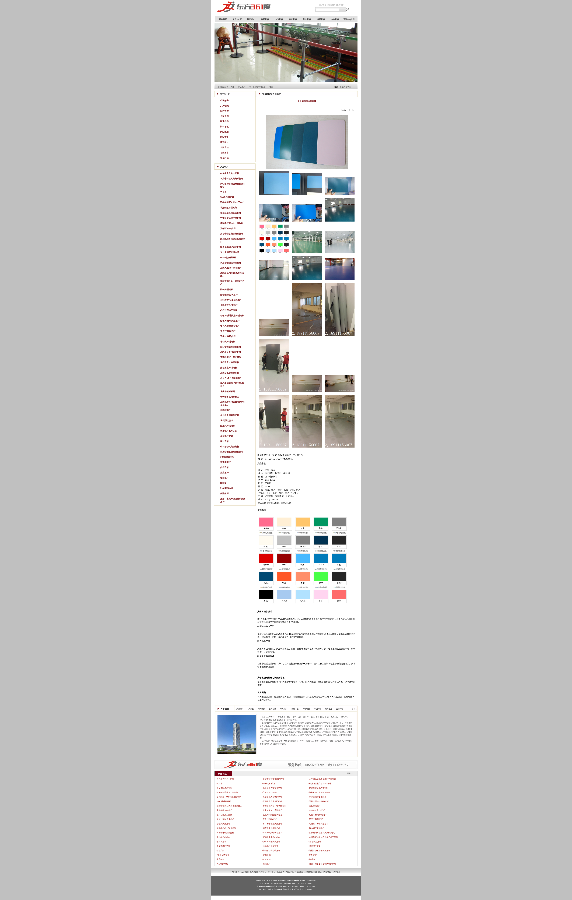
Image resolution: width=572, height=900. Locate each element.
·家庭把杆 (220, 859)
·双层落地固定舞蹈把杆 (272, 797)
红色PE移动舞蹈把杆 (230, 321)
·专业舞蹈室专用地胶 (317, 797)
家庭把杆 (224, 473)
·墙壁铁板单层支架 (224, 788)
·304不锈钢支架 (269, 783)
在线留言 (224, 153)
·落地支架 (220, 850)
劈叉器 (223, 192)
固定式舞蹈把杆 (227, 426)
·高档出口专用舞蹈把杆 (318, 824)
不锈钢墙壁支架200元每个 (232, 202)
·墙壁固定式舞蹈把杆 (271, 828)
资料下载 (224, 127)
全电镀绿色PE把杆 (229, 295)
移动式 (348, 87)
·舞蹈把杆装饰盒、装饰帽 (227, 792)
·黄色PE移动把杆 (269, 819)
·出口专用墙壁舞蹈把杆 (272, 824)
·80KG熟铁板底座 (223, 801)
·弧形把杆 (266, 859)
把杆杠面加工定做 (228, 310)
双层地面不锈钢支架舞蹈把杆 (232, 240)
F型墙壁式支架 (227, 457)
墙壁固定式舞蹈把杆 (229, 362)
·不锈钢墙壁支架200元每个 (319, 783)
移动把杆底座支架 (228, 431)
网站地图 (331, 5)
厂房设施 (224, 106)
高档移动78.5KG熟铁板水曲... (232, 274)
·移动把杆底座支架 (270, 846)
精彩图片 (224, 142)
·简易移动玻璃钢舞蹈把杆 (319, 850)
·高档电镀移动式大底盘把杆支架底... (323, 837)
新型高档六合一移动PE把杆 (232, 282)
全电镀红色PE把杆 (229, 305)
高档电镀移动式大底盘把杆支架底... (232, 403)
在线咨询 (281, 872)
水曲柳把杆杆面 (227, 391)
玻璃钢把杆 (225, 462)
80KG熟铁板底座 (228, 257)
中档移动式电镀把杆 (229, 446)
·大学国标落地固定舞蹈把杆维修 (322, 779)
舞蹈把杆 (265, 19)
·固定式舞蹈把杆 (223, 846)
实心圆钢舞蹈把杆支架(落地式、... (232, 384)
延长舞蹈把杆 (226, 289)
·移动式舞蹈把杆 (223, 824)
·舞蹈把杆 (266, 864)
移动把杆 (293, 19)
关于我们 (224, 709)
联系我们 (340, 5)
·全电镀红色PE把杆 (316, 810)
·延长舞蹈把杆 (314, 806)
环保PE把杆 (349, 19)
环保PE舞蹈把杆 (228, 336)
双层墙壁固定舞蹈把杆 (230, 263)
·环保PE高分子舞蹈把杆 (272, 833)
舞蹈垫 (223, 483)
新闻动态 (251, 19)
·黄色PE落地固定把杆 (225, 819)
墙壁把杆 (321, 19)
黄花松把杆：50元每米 (230, 357)
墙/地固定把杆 (226, 420)
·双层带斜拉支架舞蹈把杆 (273, 779)
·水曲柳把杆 (221, 841)
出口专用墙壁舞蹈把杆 (230, 347)
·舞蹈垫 (311, 859)
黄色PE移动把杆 (228, 331)
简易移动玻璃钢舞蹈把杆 (231, 452)
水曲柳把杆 (225, 410)
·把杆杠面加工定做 (224, 815)
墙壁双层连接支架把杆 (230, 213)
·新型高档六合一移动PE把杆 (274, 806)
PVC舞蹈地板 (226, 488)
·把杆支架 (312, 855)
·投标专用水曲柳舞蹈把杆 (319, 792)
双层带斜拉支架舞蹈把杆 (231, 178)
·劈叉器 (219, 783)
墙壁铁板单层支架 (228, 208)
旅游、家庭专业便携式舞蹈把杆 (232, 500)
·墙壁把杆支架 (314, 846)
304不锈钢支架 (227, 197)
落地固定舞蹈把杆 (228, 368)
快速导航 (222, 774)
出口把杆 (279, 19)
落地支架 (224, 441)
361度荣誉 (308, 872)
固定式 (342, 87)
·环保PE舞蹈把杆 (315, 819)
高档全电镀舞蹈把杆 (229, 373)
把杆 (232, 87)
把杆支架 (224, 467)
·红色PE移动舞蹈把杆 (317, 815)
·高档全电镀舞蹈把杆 (225, 833)
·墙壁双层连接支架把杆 (272, 788)
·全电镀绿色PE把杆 (224, 810)
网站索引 (224, 137)
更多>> (350, 773)
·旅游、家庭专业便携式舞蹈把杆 (322, 864)
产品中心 (241, 87)
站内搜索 (224, 111)
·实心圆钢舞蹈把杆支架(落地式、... (323, 833)
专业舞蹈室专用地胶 (257, 87)
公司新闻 (224, 116)
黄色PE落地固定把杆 (230, 326)
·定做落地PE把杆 (269, 792)
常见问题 (224, 158)
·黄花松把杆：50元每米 (226, 828)
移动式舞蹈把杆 (227, 341)
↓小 (352, 110)
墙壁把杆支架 (226, 436)
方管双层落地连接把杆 (230, 218)
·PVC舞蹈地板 (222, 864)
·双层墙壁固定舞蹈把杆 (272, 801)
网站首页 (322, 5)
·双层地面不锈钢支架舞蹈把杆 (229, 797)
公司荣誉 (224, 100)
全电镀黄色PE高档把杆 (231, 300)
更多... (354, 709)
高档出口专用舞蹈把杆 (230, 352)
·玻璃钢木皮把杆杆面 (271, 837)
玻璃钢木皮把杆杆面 (229, 397)
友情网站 (224, 147)
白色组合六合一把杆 (229, 173)
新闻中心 (271, 872)
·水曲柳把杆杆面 (223, 837)
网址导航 (290, 872)
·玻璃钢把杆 (267, 855)
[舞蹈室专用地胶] (274, 196)
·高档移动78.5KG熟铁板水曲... (229, 806)
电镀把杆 (335, 19)
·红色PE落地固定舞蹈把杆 (273, 815)
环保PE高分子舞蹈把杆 (231, 378)
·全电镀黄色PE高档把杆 (272, 810)
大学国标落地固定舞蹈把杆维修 (232, 185)
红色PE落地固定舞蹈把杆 (232, 315)
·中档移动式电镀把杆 (271, 850)
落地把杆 (307, 19)
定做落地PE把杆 (228, 228)
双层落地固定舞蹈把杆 (230, 247)
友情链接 (336, 872)
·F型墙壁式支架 (222, 855)
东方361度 (237, 19)
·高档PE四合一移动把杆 (318, 801)
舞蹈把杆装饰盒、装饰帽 (231, 223)
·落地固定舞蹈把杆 (316, 828)
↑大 (349, 110)
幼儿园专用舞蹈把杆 (229, 415)
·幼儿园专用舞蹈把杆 (271, 841)
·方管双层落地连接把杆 (318, 788)
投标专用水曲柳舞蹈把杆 (231, 234)
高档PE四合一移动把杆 (231, 268)
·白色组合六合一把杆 (225, 779)
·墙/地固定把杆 (314, 841)
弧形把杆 (224, 478)
